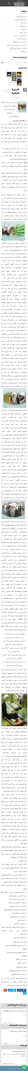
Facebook (20, 990)
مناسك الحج (24, 23)
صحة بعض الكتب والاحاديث (19, 1051)
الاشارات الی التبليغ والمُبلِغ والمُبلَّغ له (18, 48)
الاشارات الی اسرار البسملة (20, 36)
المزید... (24, 1015)
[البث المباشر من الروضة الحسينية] (14, 74)
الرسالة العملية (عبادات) (21, 16)
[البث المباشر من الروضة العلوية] (19, 74)
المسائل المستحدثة (23, 32)
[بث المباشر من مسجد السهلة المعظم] (9, 79)
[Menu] (9, 3)
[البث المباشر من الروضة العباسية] (9, 74)
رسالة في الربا (24, 29)
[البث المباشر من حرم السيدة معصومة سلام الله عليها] (9, 83)
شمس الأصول (24, 51)
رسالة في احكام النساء (22, 39)
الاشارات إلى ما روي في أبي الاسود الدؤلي (17, 45)
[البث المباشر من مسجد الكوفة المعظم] (19, 83)
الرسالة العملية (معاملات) (21, 20)
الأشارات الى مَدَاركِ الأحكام (20, 42)
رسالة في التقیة (23, 26)
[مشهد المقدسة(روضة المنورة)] (14, 78)
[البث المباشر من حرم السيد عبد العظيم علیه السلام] (14, 83)
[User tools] (7, 90)
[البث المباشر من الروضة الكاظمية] (19, 78)
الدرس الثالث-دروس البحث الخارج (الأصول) (14, 1011)
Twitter (11, 990)
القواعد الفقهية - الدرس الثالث (18, 1031)
